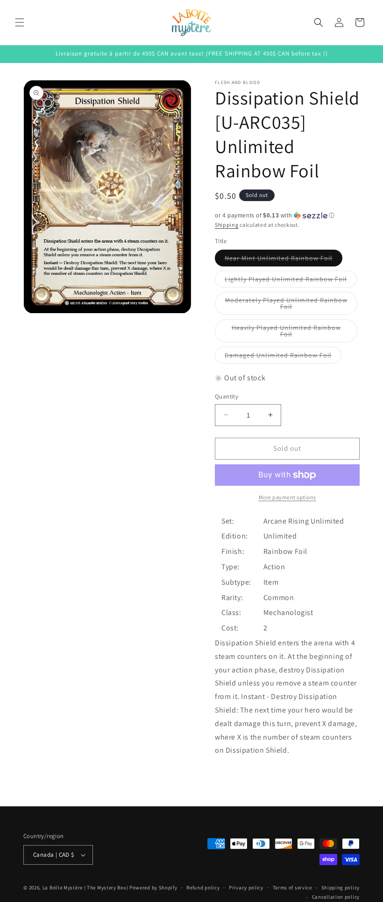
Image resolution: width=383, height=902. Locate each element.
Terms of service (292, 887)
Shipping (227, 224)
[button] (19, 22)
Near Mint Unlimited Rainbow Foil (283, 259)
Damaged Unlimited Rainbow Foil (283, 357)
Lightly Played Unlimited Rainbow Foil (291, 280)
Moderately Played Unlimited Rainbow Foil (286, 305)
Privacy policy (246, 887)
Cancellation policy (336, 897)
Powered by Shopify (153, 887)
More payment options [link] (287, 497)
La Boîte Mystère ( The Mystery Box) (85, 887)
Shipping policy (340, 887)
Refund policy (203, 887)
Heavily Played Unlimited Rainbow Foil (286, 333)
